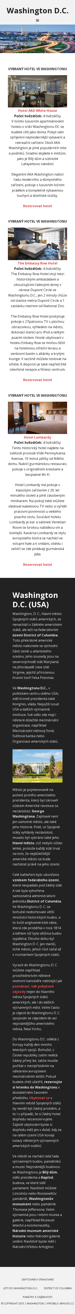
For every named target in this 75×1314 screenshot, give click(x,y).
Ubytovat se (39, 1098)
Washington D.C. (38, 10)
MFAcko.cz (67, 1303)
